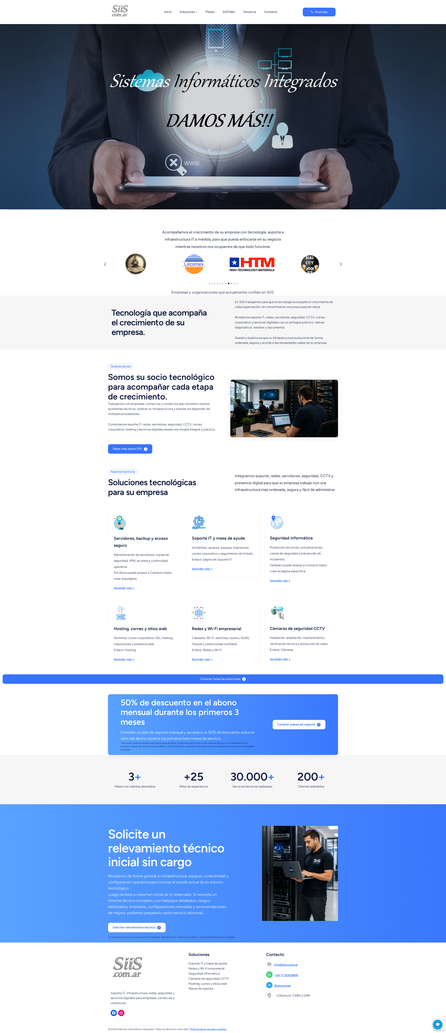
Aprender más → (124, 588)
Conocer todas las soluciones (220, 679)
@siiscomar (282, 986)
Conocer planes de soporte (296, 724)
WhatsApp (321, 12)
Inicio (168, 12)
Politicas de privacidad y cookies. (208, 1029)
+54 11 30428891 (286, 975)
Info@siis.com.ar (286, 965)
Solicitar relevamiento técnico (134, 927)
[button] (209, 283)
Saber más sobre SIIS (127, 449)
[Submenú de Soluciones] (197, 12)
